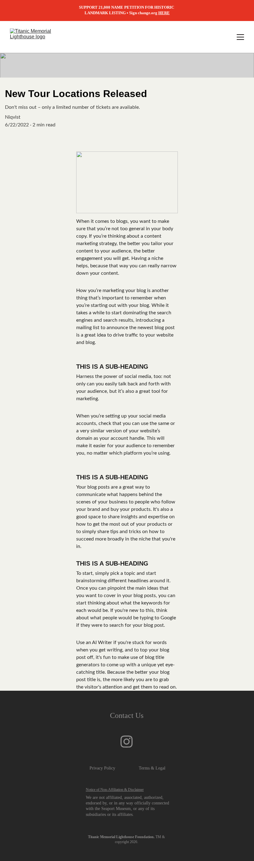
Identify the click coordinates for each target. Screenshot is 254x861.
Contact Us (126, 715)
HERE (164, 13)
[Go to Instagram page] (126, 742)
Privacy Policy (102, 768)
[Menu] (240, 37)
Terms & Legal (152, 768)
